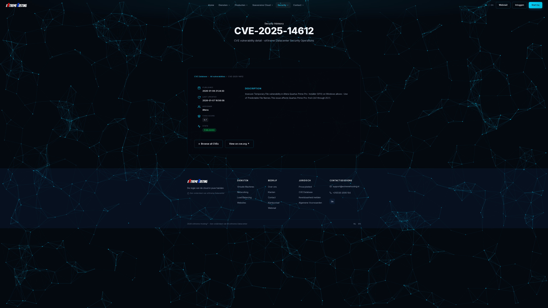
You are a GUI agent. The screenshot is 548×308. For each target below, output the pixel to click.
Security (282, 5)
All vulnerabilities (217, 76)
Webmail (503, 5)
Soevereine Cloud (261, 5)
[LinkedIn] (332, 201)
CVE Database (200, 76)
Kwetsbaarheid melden (310, 197)
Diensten (223, 5)
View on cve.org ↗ (239, 143)
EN (492, 5)
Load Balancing (244, 197)
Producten (240, 5)
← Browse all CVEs (208, 143)
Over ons (272, 187)
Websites (241, 202)
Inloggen (519, 5)
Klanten (271, 192)
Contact (297, 5)
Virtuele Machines (245, 187)
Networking (242, 192)
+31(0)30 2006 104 (342, 193)
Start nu (535, 5)
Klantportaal (273, 202)
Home (211, 5)
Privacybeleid (305, 187)
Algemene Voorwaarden (310, 202)
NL (486, 5)
